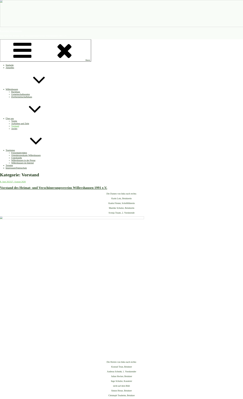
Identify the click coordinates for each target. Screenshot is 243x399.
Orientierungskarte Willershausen (26, 155)
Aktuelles (10, 67)
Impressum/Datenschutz (16, 168)
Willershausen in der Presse (23, 160)
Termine (9, 165)
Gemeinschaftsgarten (20, 94)
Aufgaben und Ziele (20, 123)
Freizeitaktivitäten (19, 153)
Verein (14, 121)
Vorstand (15, 126)
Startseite (10, 65)
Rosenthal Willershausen (11, 31)
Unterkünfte (16, 158)
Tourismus (10, 150)
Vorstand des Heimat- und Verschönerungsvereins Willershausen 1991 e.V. (53, 188)
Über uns (10, 118)
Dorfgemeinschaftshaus (21, 97)
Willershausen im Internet (22, 163)
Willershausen (12, 89)
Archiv (14, 128)
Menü (88, 60)
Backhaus (15, 92)
